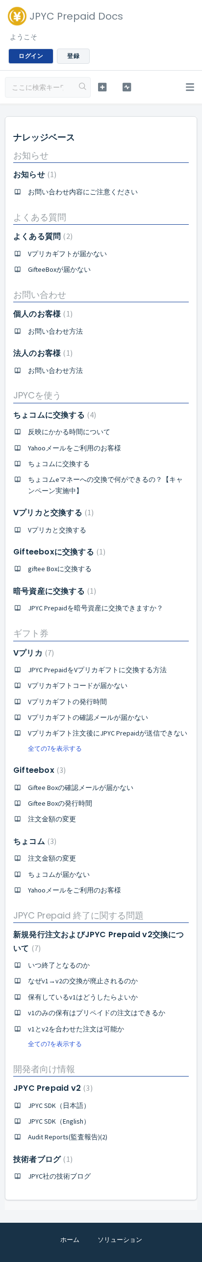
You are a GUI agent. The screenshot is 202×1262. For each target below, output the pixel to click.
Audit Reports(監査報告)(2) (67, 1136)
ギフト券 (31, 633)
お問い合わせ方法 (55, 331)
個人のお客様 (41, 313)
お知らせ (31, 155)
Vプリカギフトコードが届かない (77, 685)
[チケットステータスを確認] (127, 87)
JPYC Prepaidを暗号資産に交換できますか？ (95, 608)
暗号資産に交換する (53, 591)
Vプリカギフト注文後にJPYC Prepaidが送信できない (107, 733)
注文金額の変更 (52, 819)
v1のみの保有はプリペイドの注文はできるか (96, 1012)
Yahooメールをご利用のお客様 (74, 448)
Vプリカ (32, 652)
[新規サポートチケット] (102, 87)
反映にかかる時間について (69, 431)
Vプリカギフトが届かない (67, 253)
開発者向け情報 (44, 1069)
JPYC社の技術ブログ (59, 1176)
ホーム (69, 1240)
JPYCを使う (37, 395)
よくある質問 (39, 217)
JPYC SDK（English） (59, 1121)
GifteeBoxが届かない (59, 269)
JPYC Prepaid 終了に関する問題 (78, 915)
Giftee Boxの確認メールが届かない (80, 787)
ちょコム (33, 841)
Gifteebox (38, 770)
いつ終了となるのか (59, 965)
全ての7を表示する (55, 748)
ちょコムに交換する (53, 415)
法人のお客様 (41, 353)
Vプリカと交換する (52, 512)
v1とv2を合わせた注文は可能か (76, 1029)
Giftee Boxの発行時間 (60, 803)
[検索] (83, 87)
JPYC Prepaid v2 (51, 1088)
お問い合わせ (39, 295)
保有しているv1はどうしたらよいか (83, 997)
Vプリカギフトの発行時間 (67, 701)
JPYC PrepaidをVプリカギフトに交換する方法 (97, 669)
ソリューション (120, 1240)
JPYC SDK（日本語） (59, 1105)
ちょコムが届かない (59, 874)
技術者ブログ (41, 1159)
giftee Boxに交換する (60, 568)
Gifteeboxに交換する (58, 551)
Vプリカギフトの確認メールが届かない (88, 717)
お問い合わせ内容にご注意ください (83, 191)
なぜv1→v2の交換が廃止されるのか (83, 980)
